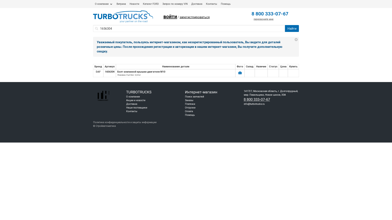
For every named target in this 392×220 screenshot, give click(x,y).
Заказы (189, 100)
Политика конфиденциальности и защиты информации (124, 122)
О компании (102, 3)
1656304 (110, 71)
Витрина (121, 3)
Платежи (190, 104)
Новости (134, 3)
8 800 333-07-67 (270, 14)
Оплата (189, 111)
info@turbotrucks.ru (254, 104)
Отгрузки (190, 107)
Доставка (196, 3)
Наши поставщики (136, 107)
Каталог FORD (151, 3)
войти (170, 16)
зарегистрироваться (195, 17)
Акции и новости (135, 100)
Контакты (211, 3)
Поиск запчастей (194, 96)
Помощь (226, 3)
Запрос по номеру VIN (175, 3)
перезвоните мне (263, 19)
